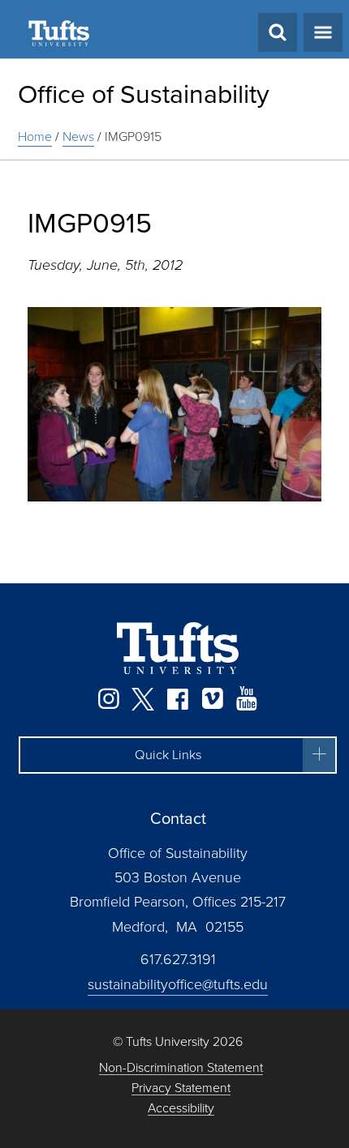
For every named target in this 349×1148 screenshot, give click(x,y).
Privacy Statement (181, 1088)
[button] (178, 755)
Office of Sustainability (143, 94)
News (78, 136)
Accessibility (181, 1109)
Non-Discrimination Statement (181, 1068)
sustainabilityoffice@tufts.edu (178, 984)
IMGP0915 (133, 136)
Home (35, 136)
